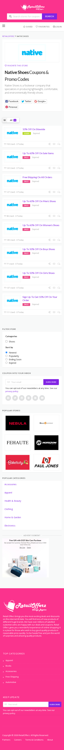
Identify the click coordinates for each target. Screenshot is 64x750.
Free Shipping (12, 676)
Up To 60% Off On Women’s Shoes (41, 225)
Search (49, 16)
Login (58, 26)
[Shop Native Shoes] (32, 52)
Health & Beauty (13, 500)
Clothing (9, 509)
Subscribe (51, 382)
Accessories (10, 484)
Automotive (11, 682)
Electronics (10, 525)
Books (8, 666)
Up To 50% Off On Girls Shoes (39, 272)
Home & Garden (13, 517)
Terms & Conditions (34, 739)
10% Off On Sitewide (34, 129)
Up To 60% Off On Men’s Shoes (39, 201)
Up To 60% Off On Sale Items (38, 153)
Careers (17, 739)
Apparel (8, 492)
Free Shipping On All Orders (37, 177)
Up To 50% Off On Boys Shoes (39, 249)
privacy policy (11, 391)
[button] (12, 101)
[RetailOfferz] (32, 6)
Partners (6, 739)
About (50, 739)
